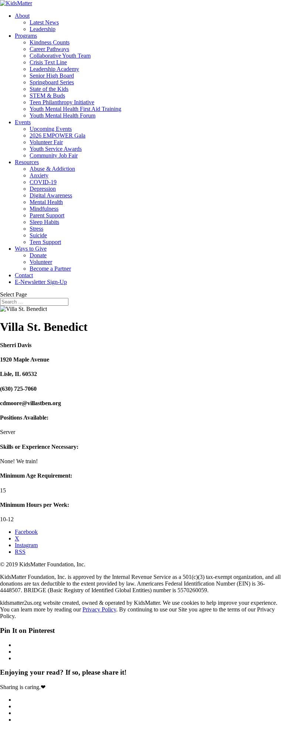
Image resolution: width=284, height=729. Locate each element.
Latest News (44, 22)
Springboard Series (52, 82)
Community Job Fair (54, 155)
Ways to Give (31, 248)
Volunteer (41, 262)
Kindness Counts (50, 42)
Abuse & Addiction (52, 169)
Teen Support (45, 242)
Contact (24, 275)
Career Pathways (49, 49)
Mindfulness (44, 209)
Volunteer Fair (46, 142)
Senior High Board (52, 75)
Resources (27, 162)
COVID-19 (43, 182)
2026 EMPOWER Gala (57, 135)
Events (23, 122)
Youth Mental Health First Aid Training (75, 109)
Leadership (42, 29)
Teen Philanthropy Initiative (62, 102)
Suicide (38, 235)
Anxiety (39, 175)
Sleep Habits (44, 222)
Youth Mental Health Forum (62, 115)
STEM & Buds (47, 95)
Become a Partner (50, 268)
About (22, 16)
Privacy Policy (99, 609)
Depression (43, 189)
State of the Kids (49, 89)
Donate (38, 255)
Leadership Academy (54, 69)
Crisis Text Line (48, 62)
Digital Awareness (51, 195)
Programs (26, 36)
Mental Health (46, 202)
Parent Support (47, 215)
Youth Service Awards (56, 149)
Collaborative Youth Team (60, 55)
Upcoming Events (51, 129)
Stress (36, 229)
